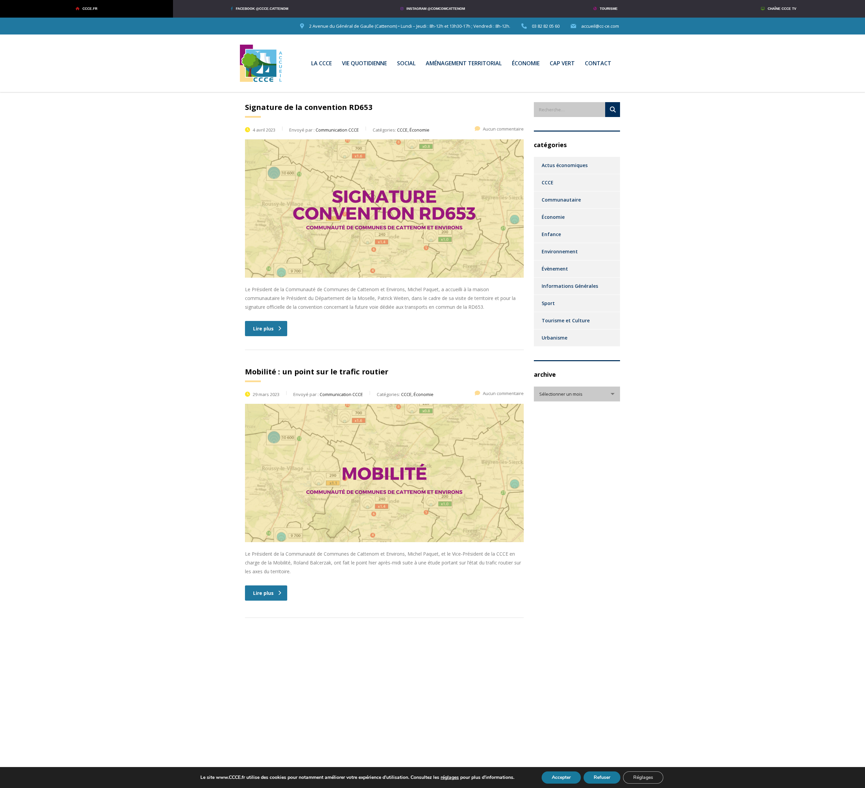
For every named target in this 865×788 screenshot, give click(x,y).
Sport (548, 303)
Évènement (555, 268)
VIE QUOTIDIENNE (364, 63)
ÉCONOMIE (526, 63)
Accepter (561, 777)
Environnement (560, 251)
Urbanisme (554, 337)
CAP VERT (562, 63)
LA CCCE (321, 63)
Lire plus (263, 328)
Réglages (643, 777)
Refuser (602, 777)
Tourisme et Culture (566, 320)
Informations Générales (570, 286)
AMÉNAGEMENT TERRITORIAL (464, 63)
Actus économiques (565, 165)
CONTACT (598, 63)
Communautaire (561, 199)
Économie (553, 217)
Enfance (551, 234)
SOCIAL (406, 63)
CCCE (547, 182)
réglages (450, 777)
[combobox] (577, 394)
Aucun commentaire (503, 129)
